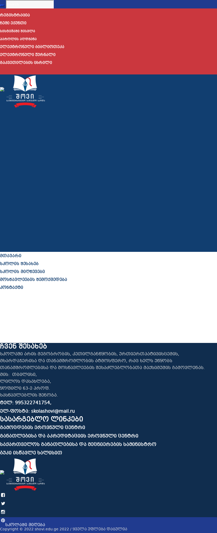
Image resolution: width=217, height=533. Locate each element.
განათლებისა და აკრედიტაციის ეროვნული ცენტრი (69, 436)
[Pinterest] (3, 520)
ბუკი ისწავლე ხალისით (31, 453)
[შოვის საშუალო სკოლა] (22, 91)
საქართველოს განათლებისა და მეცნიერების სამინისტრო (78, 444)
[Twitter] (3, 503)
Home (6, 339)
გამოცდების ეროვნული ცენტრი (42, 427)
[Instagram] (3, 512)
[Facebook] (3, 495)
